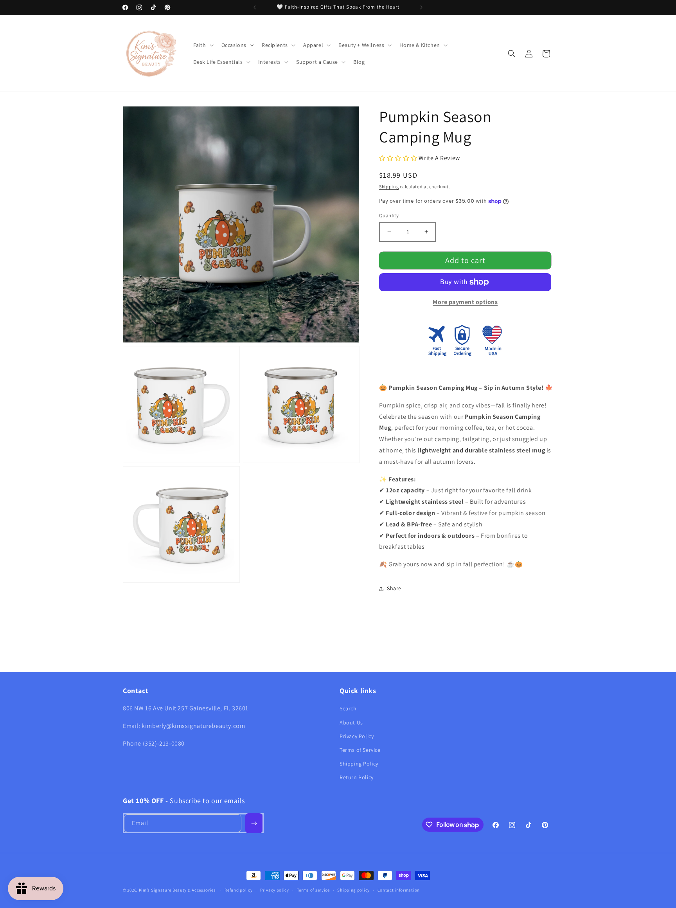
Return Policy (357, 777)
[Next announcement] (421, 7)
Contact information (399, 890)
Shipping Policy (359, 763)
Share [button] (394, 588)
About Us (351, 722)
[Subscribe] (253, 823)
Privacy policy (274, 890)
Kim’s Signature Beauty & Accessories (178, 890)
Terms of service (313, 890)
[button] (203, 45)
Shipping (389, 186)
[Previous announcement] (254, 7)
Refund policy (238, 890)
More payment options (465, 302)
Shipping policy (353, 890)
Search (348, 708)
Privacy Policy (357, 736)
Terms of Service (360, 749)
